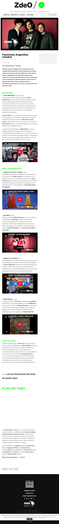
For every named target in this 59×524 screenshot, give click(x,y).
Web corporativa (29, 496)
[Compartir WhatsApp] (6, 62)
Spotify (23, 457)
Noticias (22, 14)
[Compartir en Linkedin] (8, 62)
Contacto (29, 493)
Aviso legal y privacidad (23, 512)
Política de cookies (51, 517)
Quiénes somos (29, 490)
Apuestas (6, 14)
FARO (3, 59)
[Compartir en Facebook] (3, 62)
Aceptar (29, 519)
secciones (30, 14)
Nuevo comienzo (20, 95)
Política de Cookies (37, 512)
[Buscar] (56, 14)
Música (16, 469)
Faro (15, 59)
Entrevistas (14, 14)
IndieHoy (18, 65)
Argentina (5, 469)
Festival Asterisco (27, 354)
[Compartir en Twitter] (5, 62)
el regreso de (23, 97)
